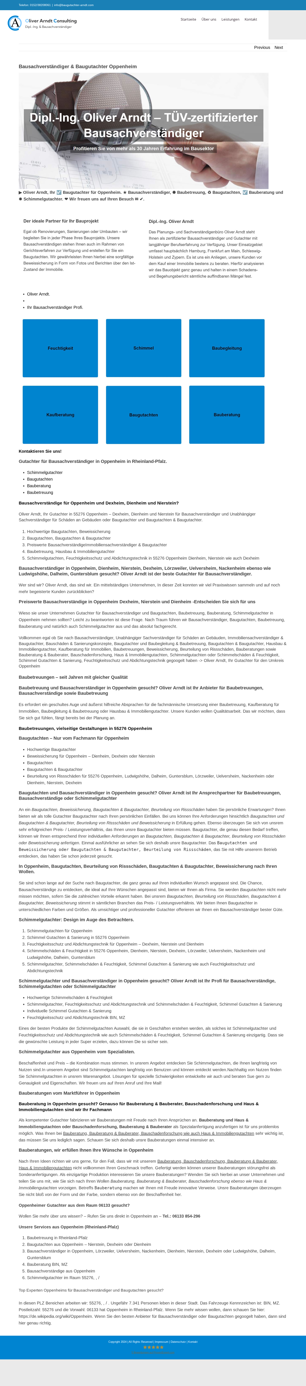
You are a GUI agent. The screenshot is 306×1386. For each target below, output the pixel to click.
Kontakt (193, 1341)
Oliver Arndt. (40, 294)
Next (279, 47)
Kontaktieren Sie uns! (40, 451)
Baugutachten (40, 479)
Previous (262, 47)
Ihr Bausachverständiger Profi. (56, 307)
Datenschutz (178, 1341)
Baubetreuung (40, 492)
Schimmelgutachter (45, 472)
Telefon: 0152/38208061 (35, 5)
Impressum (161, 1341)
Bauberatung (39, 485)
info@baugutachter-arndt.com (74, 5)
